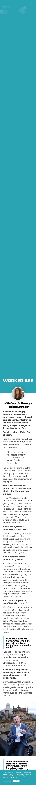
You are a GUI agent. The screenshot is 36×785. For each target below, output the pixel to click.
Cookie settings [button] (7, 781)
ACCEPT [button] (16, 781)
